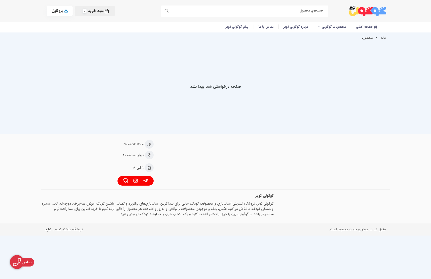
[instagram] (135, 181)
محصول (367, 37)
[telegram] (145, 181)
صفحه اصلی (365, 26)
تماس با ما (266, 26)
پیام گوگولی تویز (237, 26)
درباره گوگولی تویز (296, 26)
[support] (125, 181)
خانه (383, 37)
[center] (167, 12)
